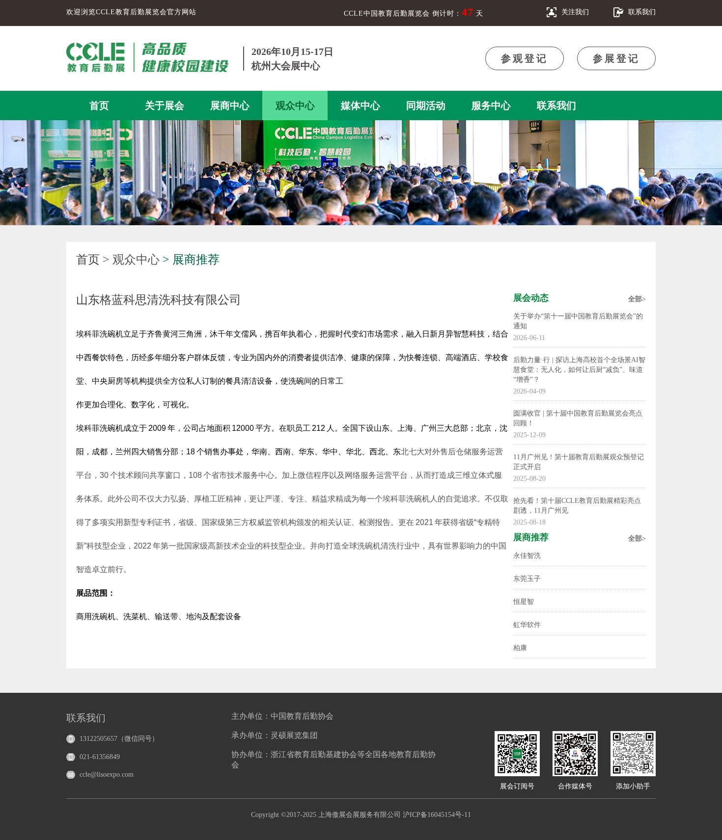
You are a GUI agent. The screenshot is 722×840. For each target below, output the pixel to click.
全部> (637, 299)
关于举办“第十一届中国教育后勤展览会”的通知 (578, 321)
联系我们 (556, 105)
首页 (99, 105)
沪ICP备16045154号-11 (437, 814)
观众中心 (295, 105)
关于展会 (164, 105)
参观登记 (524, 58)
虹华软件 (527, 625)
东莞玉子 (527, 578)
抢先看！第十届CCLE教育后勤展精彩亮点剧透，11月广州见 (577, 505)
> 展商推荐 (191, 259)
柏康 (520, 648)
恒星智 (523, 601)
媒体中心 (360, 105)
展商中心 (230, 105)
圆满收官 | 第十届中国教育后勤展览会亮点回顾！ (577, 418)
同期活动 (425, 105)
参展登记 (616, 58)
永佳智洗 (527, 555)
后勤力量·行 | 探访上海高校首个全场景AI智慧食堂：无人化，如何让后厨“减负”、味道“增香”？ (579, 369)
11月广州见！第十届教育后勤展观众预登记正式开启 (578, 462)
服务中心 (491, 105)
